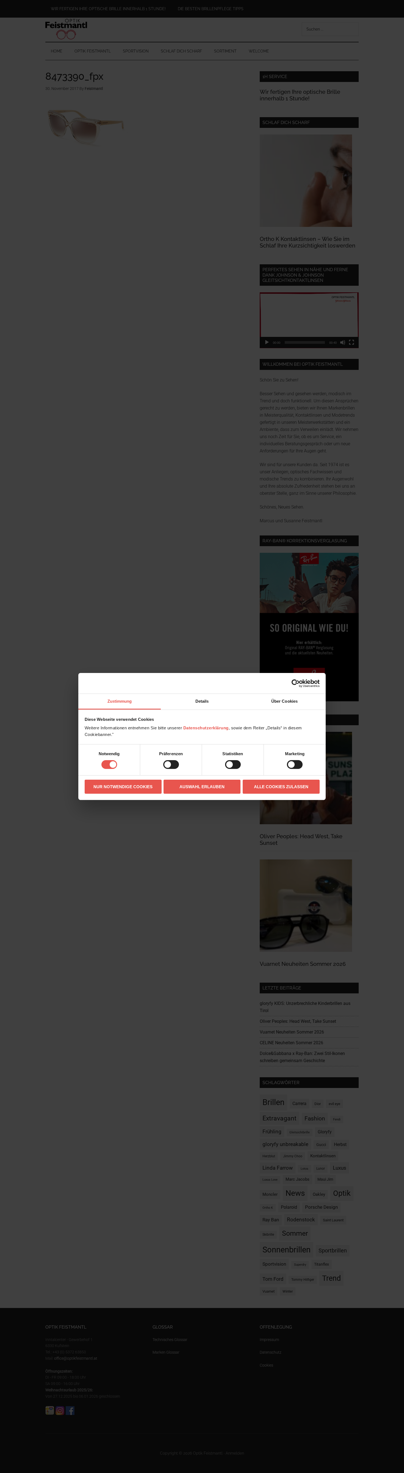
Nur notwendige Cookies (123, 786)
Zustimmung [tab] (119, 701)
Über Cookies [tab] (284, 701)
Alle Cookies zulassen (281, 786)
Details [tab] (202, 701)
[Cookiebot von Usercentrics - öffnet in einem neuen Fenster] (296, 683)
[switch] (171, 764)
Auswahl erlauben (202, 786)
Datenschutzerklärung (206, 727)
